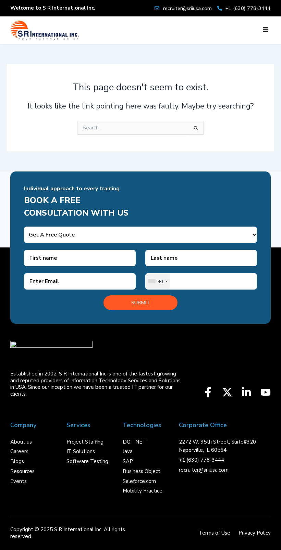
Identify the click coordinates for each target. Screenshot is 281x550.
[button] (265, 30)
